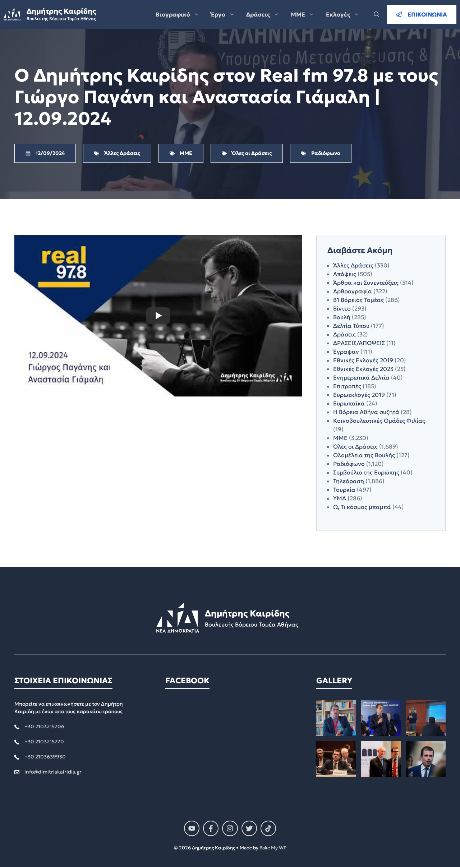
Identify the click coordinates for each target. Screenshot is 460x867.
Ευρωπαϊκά (349, 403)
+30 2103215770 (44, 741)
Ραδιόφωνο (349, 463)
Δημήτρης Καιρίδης (61, 11)
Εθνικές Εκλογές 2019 (363, 360)
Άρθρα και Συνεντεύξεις (366, 282)
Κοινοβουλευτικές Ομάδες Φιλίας (379, 420)
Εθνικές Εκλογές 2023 (363, 368)
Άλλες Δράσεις (353, 265)
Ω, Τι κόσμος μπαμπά (362, 506)
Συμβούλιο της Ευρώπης (366, 472)
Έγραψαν (346, 351)
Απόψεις (344, 273)
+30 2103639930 (45, 756)
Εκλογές (338, 14)
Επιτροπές (347, 386)
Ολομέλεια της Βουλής (364, 455)
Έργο (218, 14)
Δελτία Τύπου (351, 325)
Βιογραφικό (173, 14)
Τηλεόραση (348, 481)
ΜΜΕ (298, 14)
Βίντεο (342, 308)
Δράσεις (258, 14)
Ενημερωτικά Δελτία (361, 377)
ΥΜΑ (339, 498)
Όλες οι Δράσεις (355, 446)
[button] (377, 14)
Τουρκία (344, 489)
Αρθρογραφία (352, 291)
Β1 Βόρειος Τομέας (358, 299)
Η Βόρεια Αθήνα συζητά (366, 412)
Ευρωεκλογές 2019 (359, 394)
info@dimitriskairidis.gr (53, 772)
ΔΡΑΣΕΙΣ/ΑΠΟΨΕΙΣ (359, 343)
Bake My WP (272, 848)
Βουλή (341, 317)
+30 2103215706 (44, 726)
